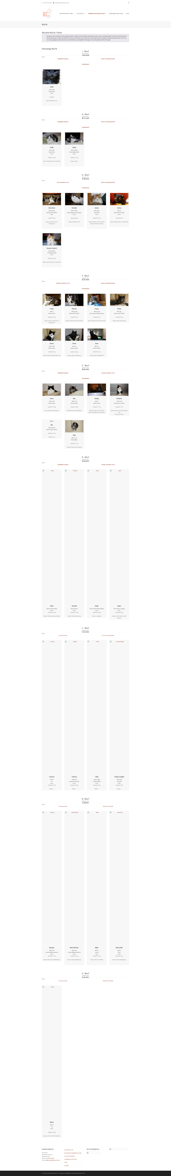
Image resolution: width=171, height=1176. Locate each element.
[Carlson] (52, 707)
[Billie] (97, 878)
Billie (96, 948)
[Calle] (97, 707)
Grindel (74, 208)
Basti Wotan (74, 948)
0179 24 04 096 (47, 3)
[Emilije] (97, 389)
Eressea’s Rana (63, 635)
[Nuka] (52, 1052)
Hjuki (74, 147)
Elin (52, 425)
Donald (74, 606)
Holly (52, 147)
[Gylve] (97, 199)
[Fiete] (74, 334)
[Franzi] (97, 300)
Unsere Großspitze (69, 1156)
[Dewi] (52, 536)
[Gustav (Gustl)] (52, 239)
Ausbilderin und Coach (70, 1159)
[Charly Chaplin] (119, 707)
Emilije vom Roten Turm (63, 283)
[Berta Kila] (119, 878)
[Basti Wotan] (74, 878)
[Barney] (52, 878)
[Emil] (74, 426)
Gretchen (51, 208)
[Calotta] (74, 707)
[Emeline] (119, 389)
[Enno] (52, 389)
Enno (51, 398)
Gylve (97, 208)
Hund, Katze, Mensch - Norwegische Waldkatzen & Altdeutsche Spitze (64, 1173)
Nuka (52, 1122)
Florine (74, 309)
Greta (119, 208)
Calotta (74, 777)
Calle (96, 777)
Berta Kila (119, 948)
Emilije (97, 398)
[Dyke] (119, 536)
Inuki (51, 87)
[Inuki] (52, 76)
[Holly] (52, 138)
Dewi (51, 606)
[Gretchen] (52, 199)
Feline (119, 309)
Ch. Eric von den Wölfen (108, 635)
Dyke (119, 606)
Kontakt (66, 1165)
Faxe (96, 343)
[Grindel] (74, 199)
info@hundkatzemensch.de (62, 3)
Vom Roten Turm (68, 1150)
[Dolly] (97, 536)
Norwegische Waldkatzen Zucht (72, 1153)
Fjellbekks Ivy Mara (63, 59)
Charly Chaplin (119, 777)
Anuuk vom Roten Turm (108, 373)
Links (65, 1162)
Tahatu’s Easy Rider (108, 806)
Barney (51, 948)
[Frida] (52, 300)
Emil (74, 435)
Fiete (74, 343)
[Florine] (74, 300)
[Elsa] (74, 389)
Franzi (97, 309)
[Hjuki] (74, 138)
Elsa (74, 398)
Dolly (96, 606)
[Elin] (51, 421)
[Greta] (119, 199)
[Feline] (119, 300)
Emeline (119, 398)
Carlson (51, 777)
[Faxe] (97, 334)
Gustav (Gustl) (52, 248)
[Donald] (74, 536)
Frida (51, 309)
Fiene (52, 343)
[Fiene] (52, 334)
